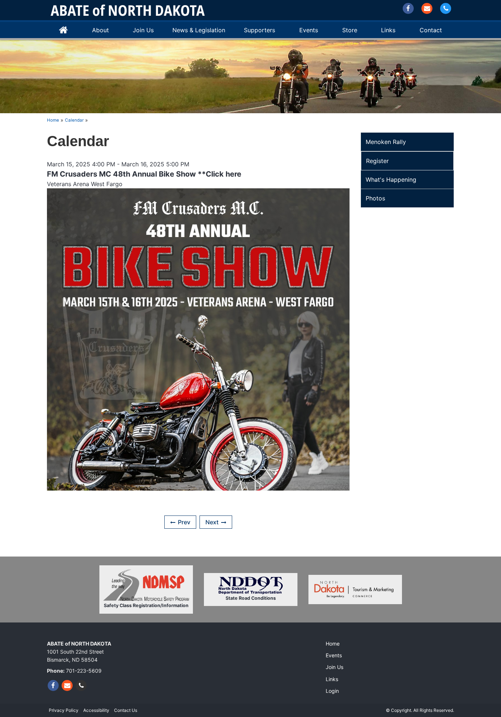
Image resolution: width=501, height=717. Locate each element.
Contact (431, 30)
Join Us (143, 30)
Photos (375, 198)
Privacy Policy (63, 710)
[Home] (127, 10)
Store (349, 30)
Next (212, 522)
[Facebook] (408, 8)
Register (377, 161)
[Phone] (445, 8)
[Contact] (426, 8)
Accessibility (96, 710)
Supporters (259, 30)
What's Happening (391, 179)
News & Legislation (198, 30)
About (100, 30)
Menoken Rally (386, 141)
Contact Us (125, 710)
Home (63, 30)
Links (332, 679)
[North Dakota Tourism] (355, 589)
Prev (184, 522)
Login (332, 691)
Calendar (74, 120)
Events (308, 30)
